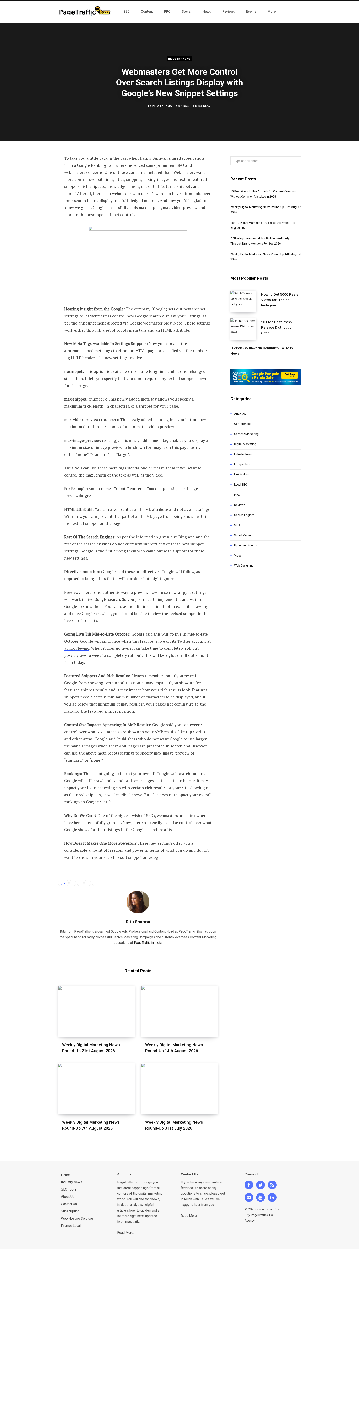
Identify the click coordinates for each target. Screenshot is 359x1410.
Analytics (240, 413)
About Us (67, 1197)
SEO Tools (68, 1189)
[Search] (309, 11)
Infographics (242, 464)
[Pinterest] (37, 192)
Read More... (126, 1233)
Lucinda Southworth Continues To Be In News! (261, 350)
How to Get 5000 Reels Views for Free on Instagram (279, 299)
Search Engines (244, 515)
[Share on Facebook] (37, 170)
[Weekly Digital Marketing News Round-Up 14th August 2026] (179, 1011)
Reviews (239, 505)
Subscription (70, 1211)
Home (65, 1175)
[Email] (37, 214)
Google (99, 207)
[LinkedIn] (37, 203)
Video (238, 555)
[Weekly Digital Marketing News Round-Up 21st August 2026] (96, 1011)
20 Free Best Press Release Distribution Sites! (277, 327)
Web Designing (243, 565)
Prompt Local (71, 1226)
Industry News (179, 58)
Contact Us (69, 1204)
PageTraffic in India (148, 943)
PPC (237, 494)
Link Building (242, 474)
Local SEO (240, 484)
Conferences (242, 423)
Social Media (242, 535)
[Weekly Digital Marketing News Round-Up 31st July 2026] (179, 1088)
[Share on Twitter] (37, 181)
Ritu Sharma (162, 105)
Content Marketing (246, 434)
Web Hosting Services (77, 1218)
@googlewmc (76, 648)
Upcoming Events (245, 545)
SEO (237, 525)
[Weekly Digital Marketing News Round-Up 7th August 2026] (96, 1088)
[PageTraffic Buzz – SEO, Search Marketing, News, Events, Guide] (85, 11)
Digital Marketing (245, 444)
